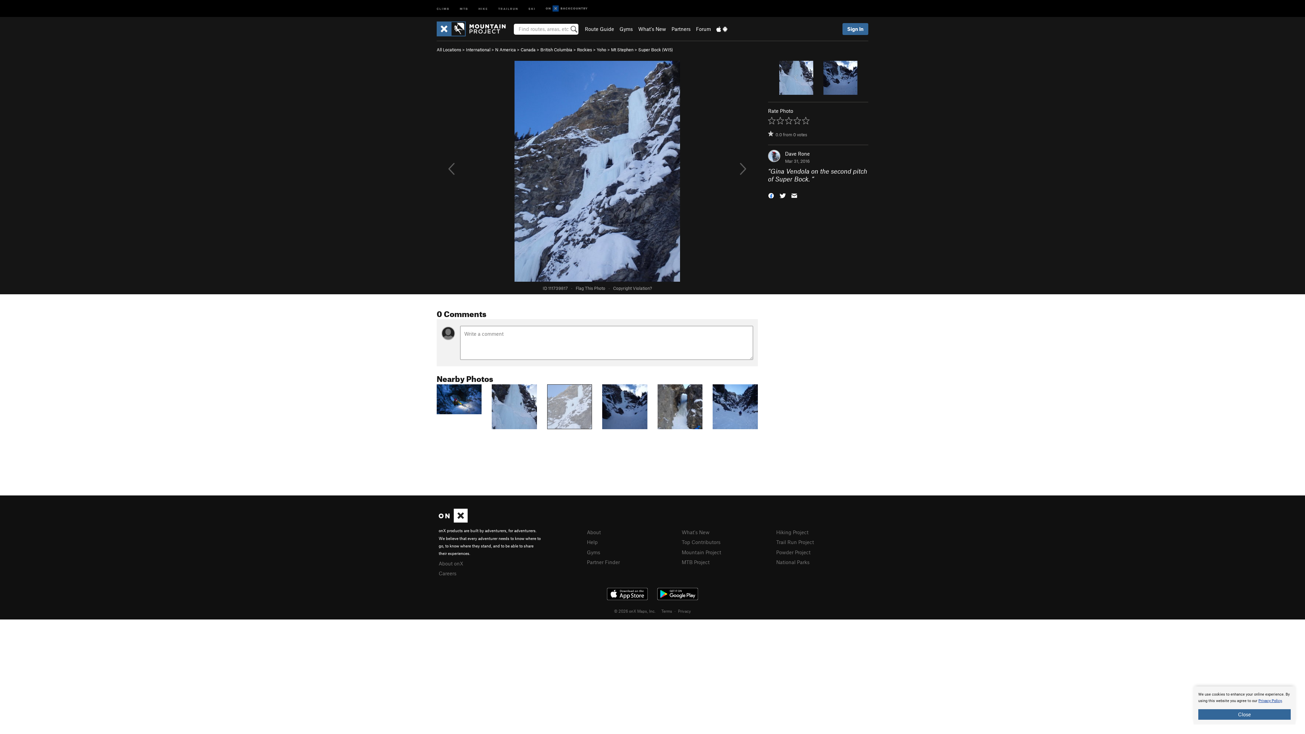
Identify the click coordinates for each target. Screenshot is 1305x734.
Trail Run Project (795, 542)
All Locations (449, 49)
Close (1244, 714)
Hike (483, 8)
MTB (464, 8)
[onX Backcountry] (567, 8)
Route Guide (599, 29)
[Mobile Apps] (721, 29)
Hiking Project (792, 532)
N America (505, 49)
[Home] (474, 28)
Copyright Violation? (632, 288)
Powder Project (793, 552)
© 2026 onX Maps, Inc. (635, 611)
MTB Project (696, 562)
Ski (532, 8)
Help (592, 542)
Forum (703, 29)
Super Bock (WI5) (655, 49)
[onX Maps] (453, 521)
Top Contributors (701, 542)
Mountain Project (701, 552)
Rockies (584, 49)
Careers (447, 573)
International (478, 49)
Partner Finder (603, 562)
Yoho (601, 49)
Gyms (626, 29)
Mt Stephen (622, 49)
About (594, 532)
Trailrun (508, 8)
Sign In (855, 29)
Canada (528, 49)
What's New (652, 29)
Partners (681, 29)
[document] (1244, 705)
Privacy (684, 611)
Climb (443, 8)
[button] (771, 195)
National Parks (793, 562)
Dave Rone (797, 154)
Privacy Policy (1270, 701)
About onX (451, 563)
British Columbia (556, 49)
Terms (666, 611)
